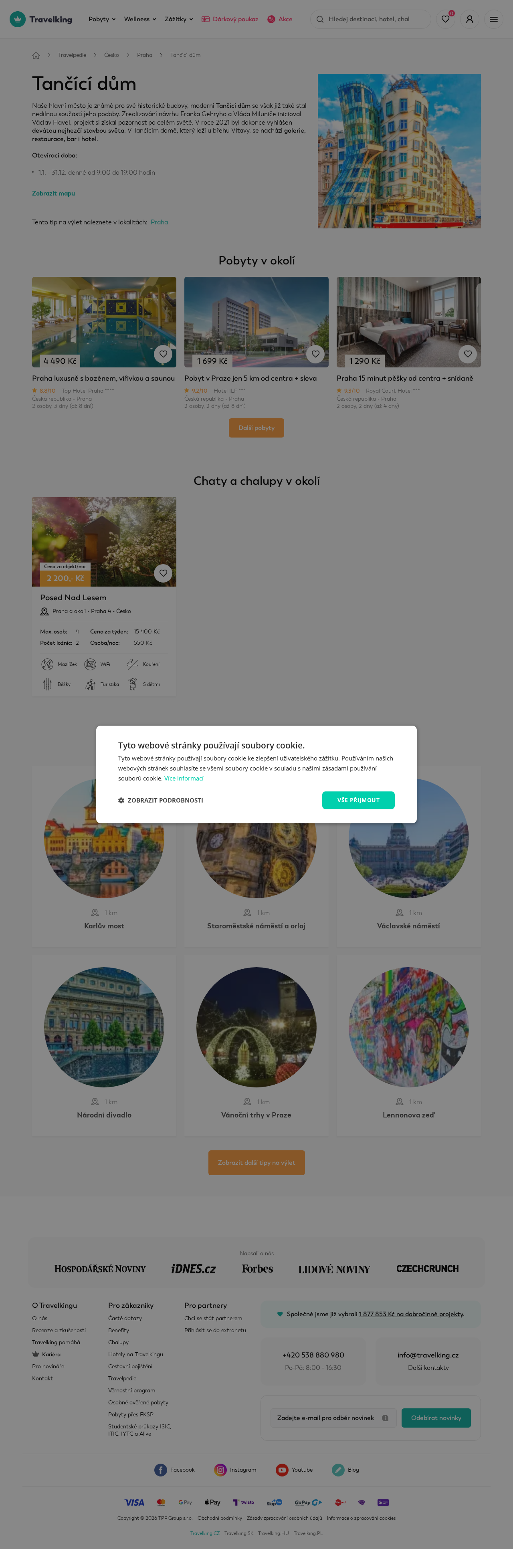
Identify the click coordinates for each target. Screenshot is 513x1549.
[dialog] (256, 774)
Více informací (184, 778)
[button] (160, 800)
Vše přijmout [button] (358, 800)
